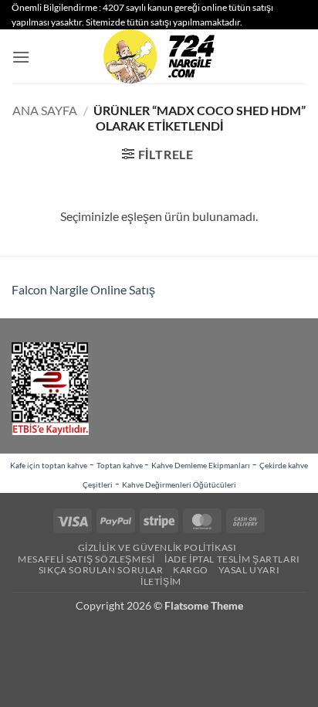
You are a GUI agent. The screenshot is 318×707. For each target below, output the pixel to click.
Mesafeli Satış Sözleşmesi (86, 559)
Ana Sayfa (44, 110)
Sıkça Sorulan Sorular (101, 570)
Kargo (190, 570)
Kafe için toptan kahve (48, 465)
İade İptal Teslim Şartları (232, 559)
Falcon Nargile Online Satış (83, 289)
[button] (21, 57)
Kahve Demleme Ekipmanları (200, 465)
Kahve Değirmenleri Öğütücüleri (179, 484)
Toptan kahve (120, 465)
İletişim (160, 581)
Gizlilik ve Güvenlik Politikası (157, 547)
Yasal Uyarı (249, 570)
